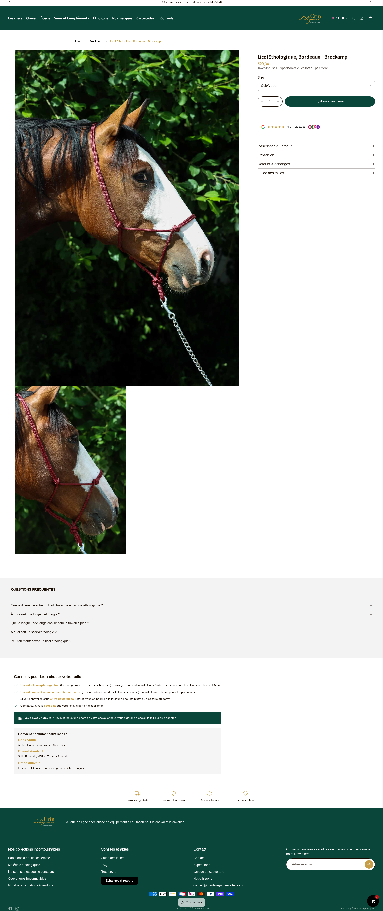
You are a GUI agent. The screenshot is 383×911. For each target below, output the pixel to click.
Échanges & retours (119, 880)
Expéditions (201, 865)
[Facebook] (10, 908)
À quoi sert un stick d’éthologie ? (34, 632)
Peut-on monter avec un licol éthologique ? (41, 641)
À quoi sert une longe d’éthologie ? (35, 614)
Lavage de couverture (208, 871)
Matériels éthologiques (24, 865)
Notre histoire (202, 878)
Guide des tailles (271, 173)
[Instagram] (17, 908)
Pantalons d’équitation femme (29, 858)
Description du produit (275, 146)
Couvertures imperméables (27, 878)
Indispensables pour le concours (31, 871)
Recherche (108, 871)
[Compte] (361, 18)
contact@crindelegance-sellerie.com (219, 885)
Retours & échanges (274, 164)
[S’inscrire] (369, 864)
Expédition (266, 155)
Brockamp (95, 41)
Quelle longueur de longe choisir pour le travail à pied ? (50, 623)
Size (261, 77)
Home (77, 41)
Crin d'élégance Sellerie (196, 908)
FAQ (104, 865)
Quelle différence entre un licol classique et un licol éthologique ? (57, 605)
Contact (198, 858)
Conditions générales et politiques (356, 908)
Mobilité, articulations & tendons (30, 885)
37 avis (300, 126)
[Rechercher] (353, 18)
